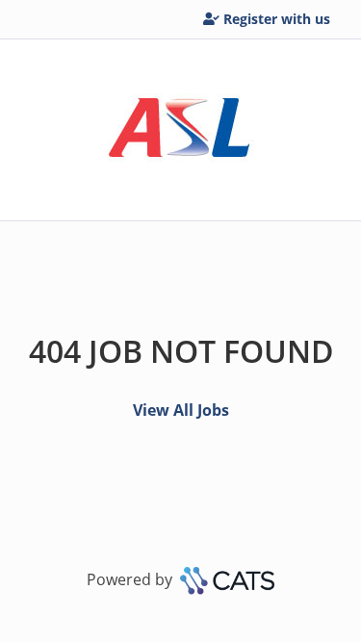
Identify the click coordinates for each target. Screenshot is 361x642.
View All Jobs (181, 410)
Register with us (276, 19)
